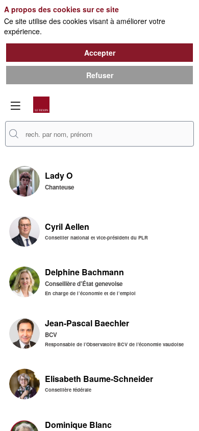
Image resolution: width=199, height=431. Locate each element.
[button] (15, 105)
